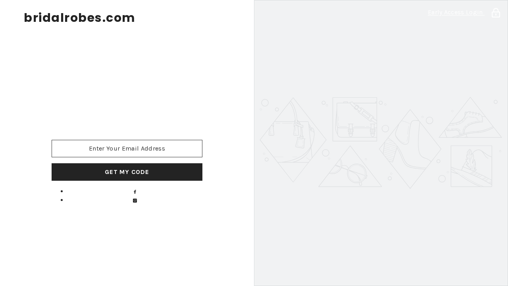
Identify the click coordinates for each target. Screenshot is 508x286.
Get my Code (127, 172)
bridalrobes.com (80, 18)
